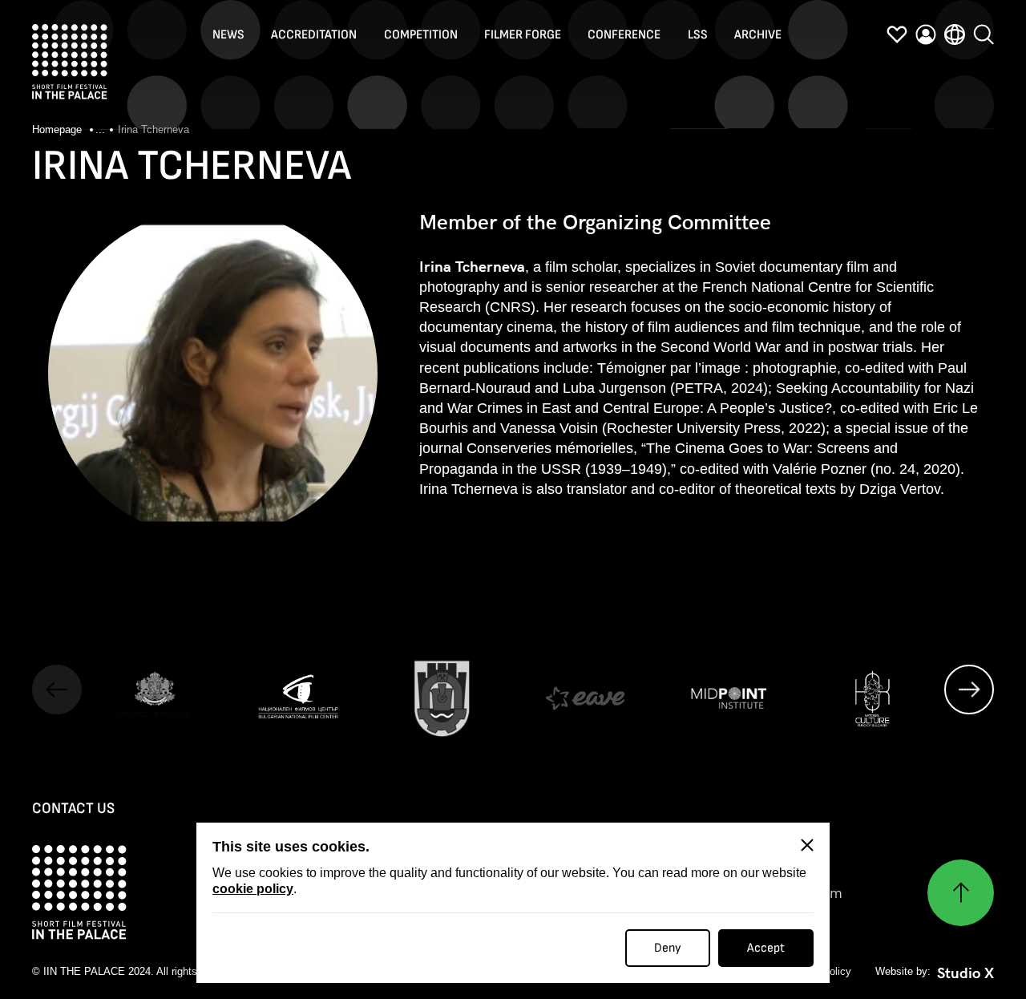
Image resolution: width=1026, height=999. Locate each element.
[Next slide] (969, 689)
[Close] (807, 845)
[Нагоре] (960, 892)
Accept (766, 948)
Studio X (965, 973)
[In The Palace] (69, 61)
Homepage (58, 129)
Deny (667, 948)
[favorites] (897, 34)
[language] (954, 34)
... (100, 129)
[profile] (925, 34)
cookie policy (252, 889)
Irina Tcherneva (153, 129)
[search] (983, 34)
